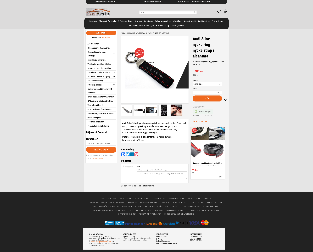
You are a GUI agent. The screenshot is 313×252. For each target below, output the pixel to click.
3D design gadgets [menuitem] (95, 85)
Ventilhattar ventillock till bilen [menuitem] (99, 64)
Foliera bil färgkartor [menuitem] (96, 122)
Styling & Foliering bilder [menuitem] (122, 21)
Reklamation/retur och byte (166, 243)
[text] (210, 71)
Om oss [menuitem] (138, 21)
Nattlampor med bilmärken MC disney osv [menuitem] (100, 91)
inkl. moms (106, 38)
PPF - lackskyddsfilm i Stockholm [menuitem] (100, 113)
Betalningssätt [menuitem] (190, 21)
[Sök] (195, 12)
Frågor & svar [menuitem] (218, 21)
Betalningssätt (161, 236)
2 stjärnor (126, 166)
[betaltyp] (156, 223)
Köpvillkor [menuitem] (177, 21)
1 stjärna (123, 166)
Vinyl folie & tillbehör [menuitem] (96, 105)
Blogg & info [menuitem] (104, 21)
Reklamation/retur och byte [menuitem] (141, 25)
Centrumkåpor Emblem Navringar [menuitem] (97, 54)
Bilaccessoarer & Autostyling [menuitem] (99, 48)
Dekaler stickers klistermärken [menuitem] (99, 68)
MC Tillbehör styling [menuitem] (95, 80)
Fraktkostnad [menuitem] (204, 21)
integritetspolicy (97, 158)
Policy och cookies (163, 242)
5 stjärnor (132, 166)
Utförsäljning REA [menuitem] (94, 117)
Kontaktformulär (129, 236)
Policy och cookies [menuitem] (163, 21)
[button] (220, 11)
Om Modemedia (196, 236)
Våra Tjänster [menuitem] (178, 25)
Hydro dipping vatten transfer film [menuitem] (101, 97)
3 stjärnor (128, 166)
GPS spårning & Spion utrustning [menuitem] (100, 101)
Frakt (158, 238)
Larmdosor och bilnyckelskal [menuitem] (99, 72)
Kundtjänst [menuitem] (148, 21)
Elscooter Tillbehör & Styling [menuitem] (99, 76)
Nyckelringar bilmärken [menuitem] (97, 60)
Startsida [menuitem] (93, 21)
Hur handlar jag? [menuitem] (163, 25)
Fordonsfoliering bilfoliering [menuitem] (98, 126)
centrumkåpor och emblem (101, 242)
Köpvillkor (160, 240)
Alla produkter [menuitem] (93, 44)
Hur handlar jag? (196, 238)
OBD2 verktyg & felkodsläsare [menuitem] (100, 109)
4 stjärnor (130, 166)
